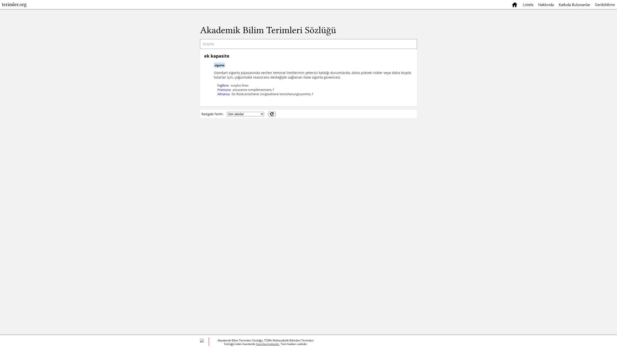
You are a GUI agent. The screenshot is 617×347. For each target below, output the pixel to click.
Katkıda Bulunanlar (574, 4)
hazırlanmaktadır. (268, 344)
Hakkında (546, 4)
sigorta (219, 65)
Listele (528, 4)
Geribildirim (605, 4)
